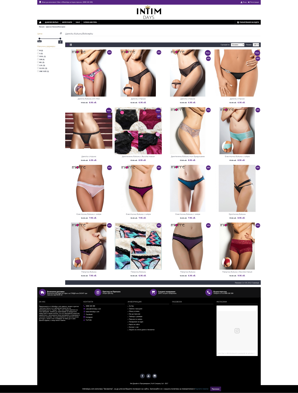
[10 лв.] (60, 38)
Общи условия (134, 311)
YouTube (89, 320)
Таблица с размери (135, 316)
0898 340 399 (90, 306)
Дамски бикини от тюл (89, 99)
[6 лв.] (39, 38)
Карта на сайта (134, 324)
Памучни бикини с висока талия (237, 272)
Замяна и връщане (135, 309)
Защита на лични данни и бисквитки (141, 330)
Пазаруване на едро (136, 322)
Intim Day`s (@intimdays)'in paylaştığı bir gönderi (235, 353)
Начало (41, 27)
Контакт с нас (134, 327)
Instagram (89, 317)
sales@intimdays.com (93, 309)
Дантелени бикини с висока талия (138, 156)
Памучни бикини (88, 272)
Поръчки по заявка (135, 319)
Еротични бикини (237, 214)
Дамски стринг (138, 99)
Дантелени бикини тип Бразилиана (188, 156)
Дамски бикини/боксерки (55, 27)
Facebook (89, 314)
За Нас (131, 306)
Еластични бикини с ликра (237, 156)
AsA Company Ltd (157, 383)
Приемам (215, 389)
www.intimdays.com (92, 311)
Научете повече (201, 389)
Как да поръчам (134, 314)
